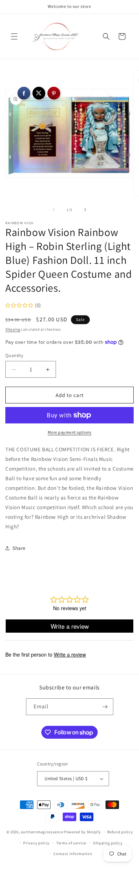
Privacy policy (36, 842)
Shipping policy (108, 842)
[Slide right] (85, 209)
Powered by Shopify (82, 831)
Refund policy (120, 831)
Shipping (12, 329)
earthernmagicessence (42, 831)
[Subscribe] (105, 706)
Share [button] (19, 548)
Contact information (72, 853)
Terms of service (71, 842)
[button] (14, 36)
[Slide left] (54, 209)
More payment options (70, 432)
